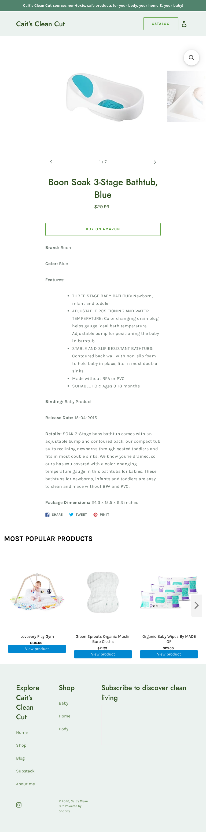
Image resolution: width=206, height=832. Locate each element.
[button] (191, 57)
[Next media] (155, 162)
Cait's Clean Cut (40, 24)
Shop (21, 745)
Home (22, 732)
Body (63, 728)
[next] (196, 606)
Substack (25, 771)
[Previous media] (51, 162)
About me (25, 783)
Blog (20, 758)
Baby (63, 703)
